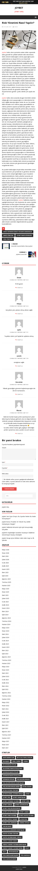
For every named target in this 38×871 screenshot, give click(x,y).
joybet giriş (25, 801)
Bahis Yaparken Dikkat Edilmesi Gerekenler (17, 232)
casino (25, 761)
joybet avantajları (19, 797)
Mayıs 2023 (5, 667)
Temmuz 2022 (6, 696)
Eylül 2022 (5, 689)
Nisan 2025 (5, 592)
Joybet (4, 52)
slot (4, 852)
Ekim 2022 (5, 686)
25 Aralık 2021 (7, 27)
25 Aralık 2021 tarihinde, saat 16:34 (19, 280)
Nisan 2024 (5, 631)
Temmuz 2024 (6, 621)
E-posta (4, 468)
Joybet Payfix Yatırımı (26, 815)
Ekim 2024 (5, 611)
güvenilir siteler (8, 779)
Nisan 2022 (5, 706)
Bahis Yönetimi (8, 235)
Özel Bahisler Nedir (9, 859)
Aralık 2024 (5, 605)
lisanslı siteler (24, 823)
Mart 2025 (5, 595)
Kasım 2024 (5, 608)
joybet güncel (7, 805)
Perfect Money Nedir (10, 841)
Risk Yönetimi (7, 239)
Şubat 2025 (5, 598)
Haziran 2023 (6, 663)
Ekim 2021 (5, 725)
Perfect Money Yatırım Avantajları (14, 844)
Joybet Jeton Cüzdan (10, 812)
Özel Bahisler (25, 855)
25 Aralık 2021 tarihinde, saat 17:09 (19, 358)
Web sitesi (5, 474)
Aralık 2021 (5, 719)
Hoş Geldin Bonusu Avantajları (13, 783)
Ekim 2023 (5, 650)
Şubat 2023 (5, 676)
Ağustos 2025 (6, 579)
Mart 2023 (5, 673)
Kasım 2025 (5, 569)
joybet (27, 794)
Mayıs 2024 (5, 628)
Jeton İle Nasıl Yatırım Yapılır (13, 794)
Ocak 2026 (5, 563)
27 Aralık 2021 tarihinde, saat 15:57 (19, 413)
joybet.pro (6, 797)
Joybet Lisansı (24, 812)
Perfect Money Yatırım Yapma (13, 848)
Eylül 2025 (5, 576)
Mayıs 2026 (5, 550)
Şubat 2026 (5, 559)
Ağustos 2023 (6, 657)
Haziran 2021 (6, 738)
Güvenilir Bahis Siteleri (11, 772)
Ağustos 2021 (6, 731)
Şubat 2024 (5, 637)
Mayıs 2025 (5, 589)
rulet (27, 848)
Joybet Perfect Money (10, 819)
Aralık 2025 (5, 566)
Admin (16, 27)
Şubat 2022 (5, 712)
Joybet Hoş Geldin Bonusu (11, 808)
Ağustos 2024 (6, 618)
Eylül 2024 (5, 615)
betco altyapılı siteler (24, 757)
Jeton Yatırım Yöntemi (10, 790)
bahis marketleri (8, 757)
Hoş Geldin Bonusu (23, 779)
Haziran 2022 (6, 699)
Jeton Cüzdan (27, 786)
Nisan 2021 (5, 745)
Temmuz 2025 (6, 582)
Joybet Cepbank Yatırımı (11, 801)
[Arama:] (19, 496)
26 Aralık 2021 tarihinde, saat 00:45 (19, 384)
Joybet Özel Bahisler (10, 823)
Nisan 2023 (5, 670)
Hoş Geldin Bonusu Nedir (11, 786)
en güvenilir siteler (9, 765)
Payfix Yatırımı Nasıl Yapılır (12, 837)
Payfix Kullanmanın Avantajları (14, 830)
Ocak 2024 (5, 641)
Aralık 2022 (5, 683)
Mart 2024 (5, 634)
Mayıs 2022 (5, 702)
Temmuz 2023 (6, 660)
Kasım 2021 (5, 722)
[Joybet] (19, 3)
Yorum (4, 448)
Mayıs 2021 (5, 741)
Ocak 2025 (5, 602)
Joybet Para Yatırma (9, 815)
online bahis (7, 826)
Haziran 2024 (6, 624)
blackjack (6, 761)
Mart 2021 (5, 748)
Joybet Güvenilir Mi (21, 805)
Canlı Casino (16, 761)
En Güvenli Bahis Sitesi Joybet (13, 768)
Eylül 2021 (5, 728)
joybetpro (23, 819)
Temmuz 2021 (6, 735)
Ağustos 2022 (6, 693)
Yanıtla (20, 287)
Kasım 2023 (5, 647)
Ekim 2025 (5, 572)
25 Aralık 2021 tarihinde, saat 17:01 (19, 332)
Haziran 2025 (6, 585)
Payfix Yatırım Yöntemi (10, 833)
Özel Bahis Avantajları (10, 855)
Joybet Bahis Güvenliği (24, 235)
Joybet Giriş (5, 507)
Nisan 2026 (5, 553)
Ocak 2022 (5, 715)
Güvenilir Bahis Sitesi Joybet (12, 776)
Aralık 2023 (5, 644)
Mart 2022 (5, 709)
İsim (3, 462)
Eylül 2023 (5, 654)
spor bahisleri (13, 852)
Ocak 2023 (5, 680)
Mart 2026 (5, 556)
